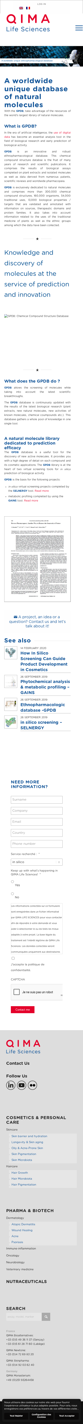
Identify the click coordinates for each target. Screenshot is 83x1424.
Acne (15, 1236)
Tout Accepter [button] (66, 1416)
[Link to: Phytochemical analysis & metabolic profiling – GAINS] (11, 681)
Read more (42, 491)
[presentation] (43, 992)
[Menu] (77, 28)
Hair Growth (19, 1173)
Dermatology (15, 1218)
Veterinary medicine (20, 1269)
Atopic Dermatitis (23, 1224)
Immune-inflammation (21, 1248)
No (17, 897)
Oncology (12, 1255)
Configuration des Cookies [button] (41, 1416)
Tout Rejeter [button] (16, 1416)
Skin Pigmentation (23, 1154)
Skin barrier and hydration (29, 1136)
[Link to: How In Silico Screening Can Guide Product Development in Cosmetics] (11, 653)
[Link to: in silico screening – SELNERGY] (11, 722)
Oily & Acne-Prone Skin (27, 1148)
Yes (17, 885)
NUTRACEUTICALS (26, 1282)
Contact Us (18, 1063)
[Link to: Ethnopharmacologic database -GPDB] (11, 704)
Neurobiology (15, 1262)
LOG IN (41, 4)
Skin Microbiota (21, 1160)
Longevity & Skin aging (27, 1142)
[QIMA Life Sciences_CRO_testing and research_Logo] (28, 30)
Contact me (23, 1009)
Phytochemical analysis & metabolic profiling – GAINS (45, 687)
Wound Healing (22, 1230)
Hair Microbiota (21, 1179)
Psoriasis (17, 1242)
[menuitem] (77, 28)
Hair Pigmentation (23, 1184)
